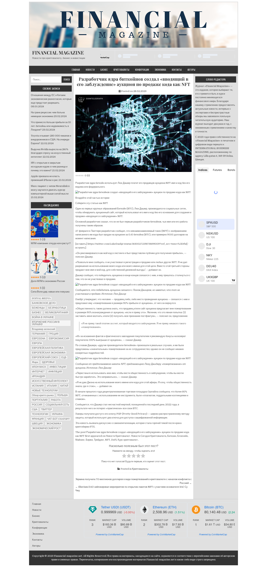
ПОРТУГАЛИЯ (39, 400)
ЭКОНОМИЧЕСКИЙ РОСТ (46, 428)
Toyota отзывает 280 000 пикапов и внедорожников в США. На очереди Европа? (51, 139)
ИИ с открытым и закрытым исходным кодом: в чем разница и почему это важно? (49, 166)
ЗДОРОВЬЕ (48, 362)
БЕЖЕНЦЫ (38, 307)
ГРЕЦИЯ (53, 333)
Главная (76, 69)
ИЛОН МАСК (39, 367)
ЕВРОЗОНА (38, 338)
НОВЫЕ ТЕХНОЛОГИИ (45, 390)
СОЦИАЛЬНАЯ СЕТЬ (57, 404)
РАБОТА (56, 400)
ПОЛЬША (62, 395)
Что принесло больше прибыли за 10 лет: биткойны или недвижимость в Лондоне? (51, 126)
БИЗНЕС (37, 312)
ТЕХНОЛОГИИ (40, 414)
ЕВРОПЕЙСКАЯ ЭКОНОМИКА (49, 352)
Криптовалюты (121, 69)
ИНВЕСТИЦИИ (58, 367)
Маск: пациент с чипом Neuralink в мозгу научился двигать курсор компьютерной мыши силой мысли (50, 190)
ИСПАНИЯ (37, 385)
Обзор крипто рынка (43, 395)
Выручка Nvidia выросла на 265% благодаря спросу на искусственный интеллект (50, 153)
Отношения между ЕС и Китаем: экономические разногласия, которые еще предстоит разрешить (51, 99)
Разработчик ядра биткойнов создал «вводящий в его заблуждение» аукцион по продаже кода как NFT (133, 81)
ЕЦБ (63, 357)
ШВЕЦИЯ (37, 423)
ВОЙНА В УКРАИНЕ (43, 317)
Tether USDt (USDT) (116, 507)
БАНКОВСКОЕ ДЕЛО (44, 303)
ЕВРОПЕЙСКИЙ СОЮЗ (45, 357)
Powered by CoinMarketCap (110, 534)
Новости (90, 69)
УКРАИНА (57, 414)
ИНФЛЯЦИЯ (55, 371)
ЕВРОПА (37, 343)
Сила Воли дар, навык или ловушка (50, 291)
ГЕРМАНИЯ (38, 333)
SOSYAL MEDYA (41, 298)
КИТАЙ (64, 385)
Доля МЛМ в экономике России (48, 281)
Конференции (142, 69)
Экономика (160, 69)
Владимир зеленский (43, 329)
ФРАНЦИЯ (38, 419)
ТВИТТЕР (46, 409)
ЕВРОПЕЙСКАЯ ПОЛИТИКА (47, 348)
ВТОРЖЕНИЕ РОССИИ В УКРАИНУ (46, 323)
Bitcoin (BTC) (214, 507)
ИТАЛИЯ (52, 385)
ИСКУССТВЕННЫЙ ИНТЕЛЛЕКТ (50, 381)
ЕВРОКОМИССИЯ (59, 338)
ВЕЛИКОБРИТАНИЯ (56, 312)
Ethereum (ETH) (165, 507)
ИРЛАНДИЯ (38, 376)
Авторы (191, 69)
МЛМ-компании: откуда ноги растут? (51, 243)
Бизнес (104, 69)
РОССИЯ (37, 404)
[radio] (124, 456)
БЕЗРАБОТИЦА (57, 307)
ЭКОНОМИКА (53, 423)
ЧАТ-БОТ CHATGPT (58, 419)
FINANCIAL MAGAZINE (58, 52)
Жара (35, 362)
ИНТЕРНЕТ (38, 371)
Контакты (177, 69)
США (34, 409)
